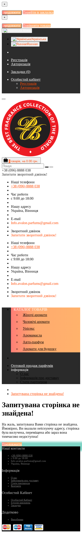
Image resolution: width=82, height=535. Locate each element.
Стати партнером (33, 382)
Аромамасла (32, 335)
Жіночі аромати (35, 315)
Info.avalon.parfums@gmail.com (34, 223)
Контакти (16, 485)
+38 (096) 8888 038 (25, 186)
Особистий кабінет (26, 79)
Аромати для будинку (39, 349)
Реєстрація (19, 60)
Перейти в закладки (38, 12)
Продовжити (12, 444)
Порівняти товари (37, 25)
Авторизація (20, 64)
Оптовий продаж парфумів (32, 366)
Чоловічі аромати (36, 322)
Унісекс (29, 328)
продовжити (12, 12)
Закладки (16, 505)
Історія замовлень (20, 502)
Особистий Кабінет (21, 500)
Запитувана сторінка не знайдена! (37, 394)
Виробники (17, 519)
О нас (24, 374)
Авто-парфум (33, 342)
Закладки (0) (20, 72)
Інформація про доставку (39, 378)
